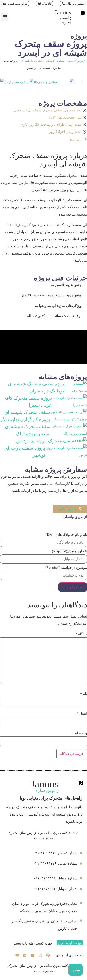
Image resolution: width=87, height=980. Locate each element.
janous (62, 12)
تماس (76, 969)
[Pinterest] (48, 955)
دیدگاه (81, 634)
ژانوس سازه (65, 19)
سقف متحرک (64, 60)
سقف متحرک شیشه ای (36, 60)
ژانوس (81, 60)
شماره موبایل (69, 551)
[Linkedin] (25, 955)
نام (83, 694)
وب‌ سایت (79, 733)
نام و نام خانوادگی (66, 534)
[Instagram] (40, 955)
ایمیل (82, 713)
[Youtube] (17, 955)
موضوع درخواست (66, 567)
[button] (4, 17)
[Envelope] (32, 955)
